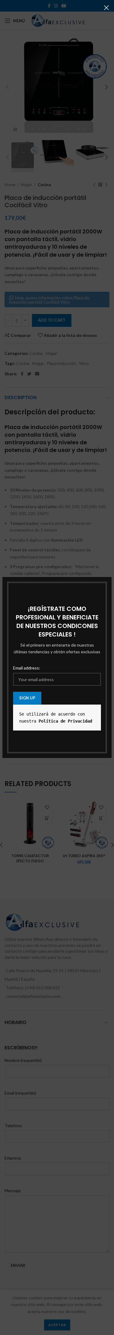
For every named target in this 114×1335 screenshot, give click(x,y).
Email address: (26, 667)
